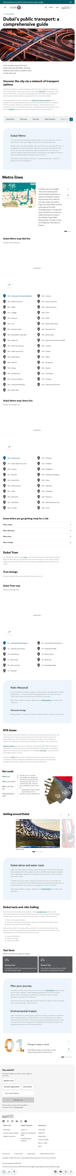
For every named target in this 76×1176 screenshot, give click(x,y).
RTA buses (23, 119)
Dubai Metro (10, 119)
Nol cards (36, 119)
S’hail (13, 757)
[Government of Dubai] (15, 7)
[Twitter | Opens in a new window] (21, 1121)
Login (57, 7)
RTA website (50, 990)
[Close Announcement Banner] (70, 2)
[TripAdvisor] (17, 1121)
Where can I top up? (7, 787)
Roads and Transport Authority (41, 100)
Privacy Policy (38, 1166)
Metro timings (8, 542)
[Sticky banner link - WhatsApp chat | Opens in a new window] (66, 1172)
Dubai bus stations (8, 746)
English (51, 7)
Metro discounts (8, 531)
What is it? (6, 776)
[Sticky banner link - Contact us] (61, 1172)
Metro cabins (7, 525)
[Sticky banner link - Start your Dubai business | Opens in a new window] (56, 1172)
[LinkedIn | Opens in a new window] (3, 1121)
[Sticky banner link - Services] (14, 1172)
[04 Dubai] (9, 1172)
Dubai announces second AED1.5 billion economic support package (23, 2)
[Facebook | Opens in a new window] (8, 1121)
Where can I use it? (8, 781)
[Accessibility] (71, 1172)
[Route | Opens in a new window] (10, 285)
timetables (11, 109)
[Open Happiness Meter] (4, 1172)
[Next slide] (71, 119)
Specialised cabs (42, 912)
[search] (46, 7)
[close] (31, 254)
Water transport (50, 119)
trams (25, 557)
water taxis (41, 91)
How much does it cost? (8, 794)
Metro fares (7, 536)
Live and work (10, 14)
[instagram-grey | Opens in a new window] (12, 1121)
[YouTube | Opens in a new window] (26, 1121)
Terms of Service (51, 1166)
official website (46, 700)
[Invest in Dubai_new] (7, 1116)
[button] (47, 256)
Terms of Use (19, 1107)
